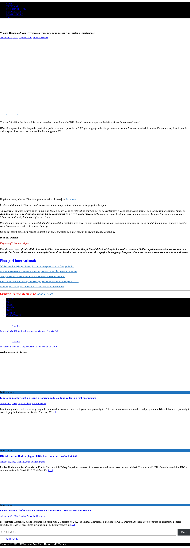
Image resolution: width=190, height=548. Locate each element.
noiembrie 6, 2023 (8, 403)
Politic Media (12, 539)
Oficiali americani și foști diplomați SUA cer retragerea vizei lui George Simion (37, 266)
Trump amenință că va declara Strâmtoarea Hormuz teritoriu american (32, 276)
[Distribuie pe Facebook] (3, 113)
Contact (9, 17)
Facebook (71, 199)
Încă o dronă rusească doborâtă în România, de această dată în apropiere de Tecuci (38, 271)
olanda (9, 310)
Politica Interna (39, 403)
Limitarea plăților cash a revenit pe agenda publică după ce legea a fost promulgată (48, 397)
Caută (184, 532)
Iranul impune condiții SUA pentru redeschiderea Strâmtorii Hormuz (32, 286)
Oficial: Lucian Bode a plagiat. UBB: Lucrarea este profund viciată (38, 456)
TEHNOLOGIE (14, 11)
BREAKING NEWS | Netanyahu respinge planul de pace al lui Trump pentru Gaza (39, 281)
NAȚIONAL (12, 6)
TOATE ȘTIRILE (14, 14)
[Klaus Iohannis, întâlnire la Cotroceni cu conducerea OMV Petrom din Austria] (24, 502)
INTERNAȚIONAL (16, 9)
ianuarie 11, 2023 (8, 461)
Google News (45, 293)
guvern (9, 304)
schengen (10, 312)
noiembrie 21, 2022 (9, 516)
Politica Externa (40, 37)
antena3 (9, 299)
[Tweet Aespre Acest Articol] (14, 113)
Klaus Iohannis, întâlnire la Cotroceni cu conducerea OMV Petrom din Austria (45, 510)
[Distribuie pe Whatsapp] (25, 113)
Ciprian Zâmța (25, 37)
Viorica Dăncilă (13, 315)
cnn (7, 302)
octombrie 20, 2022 (9, 37)
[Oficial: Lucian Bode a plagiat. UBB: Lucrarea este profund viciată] (24, 448)
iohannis (10, 307)
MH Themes (60, 544)
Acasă (9, 3)
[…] (57, 412)
